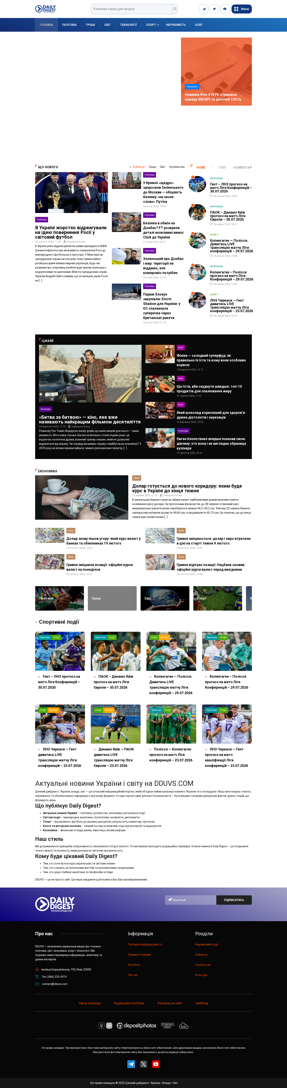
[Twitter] (214, 9)
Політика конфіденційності (145, 944)
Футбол (164, 637)
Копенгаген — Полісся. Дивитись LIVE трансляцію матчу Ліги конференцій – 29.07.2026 (231, 245)
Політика (69, 24)
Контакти (134, 964)
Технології (128, 24)
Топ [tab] (222, 167)
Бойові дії (139, 166)
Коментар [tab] (243, 167)
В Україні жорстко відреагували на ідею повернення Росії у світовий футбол (70, 232)
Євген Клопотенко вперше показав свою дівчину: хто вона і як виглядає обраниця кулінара (211, 443)
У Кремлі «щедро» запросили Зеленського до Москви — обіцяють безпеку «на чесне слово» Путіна (163, 192)
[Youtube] (225, 9)
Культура (46, 409)
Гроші (90, 24)
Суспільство (177, 166)
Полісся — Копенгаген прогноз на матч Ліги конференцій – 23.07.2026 (170, 754)
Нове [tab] (201, 167)
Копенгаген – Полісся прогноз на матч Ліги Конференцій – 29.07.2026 (231, 275)
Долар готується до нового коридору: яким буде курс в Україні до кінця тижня (187, 488)
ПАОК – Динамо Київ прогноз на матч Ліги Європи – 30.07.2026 (227, 215)
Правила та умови (139, 954)
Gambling (201, 1003)
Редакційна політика (129, 1003)
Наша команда (90, 1003)
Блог (199, 24)
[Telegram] (204, 9)
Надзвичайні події (206, 944)
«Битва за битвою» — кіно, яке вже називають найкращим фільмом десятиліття (90, 419)
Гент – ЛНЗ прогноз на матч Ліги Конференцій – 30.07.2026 (231, 187)
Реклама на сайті (169, 1003)
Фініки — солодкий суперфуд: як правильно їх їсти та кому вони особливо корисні (211, 360)
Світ (107, 24)
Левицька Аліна (76, 241)
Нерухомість (176, 24)
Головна (46, 24)
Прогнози (216, 178)
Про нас (133, 975)
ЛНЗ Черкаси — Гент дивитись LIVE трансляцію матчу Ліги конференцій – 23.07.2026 (231, 305)
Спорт (151, 24)
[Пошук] (175, 9)
